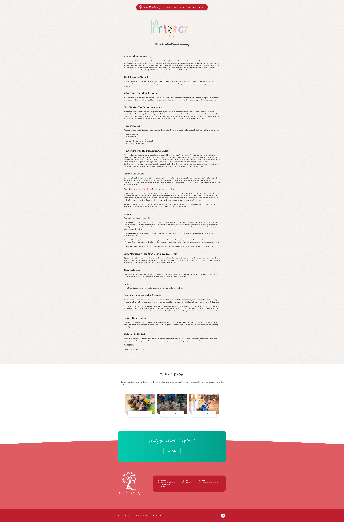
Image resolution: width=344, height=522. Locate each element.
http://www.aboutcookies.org (142, 189)
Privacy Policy (145, 515)
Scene (159, 515)
